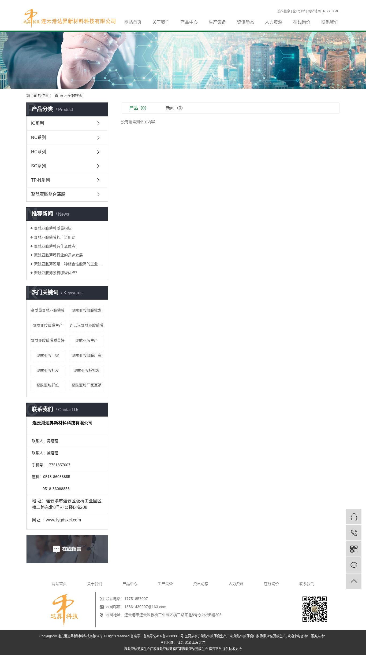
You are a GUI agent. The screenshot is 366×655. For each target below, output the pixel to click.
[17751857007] (353, 532)
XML (335, 11)
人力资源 (273, 22)
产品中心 (189, 22)
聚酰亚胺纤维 (47, 385)
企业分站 (299, 11)
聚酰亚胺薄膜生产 (48, 325)
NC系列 (38, 137)
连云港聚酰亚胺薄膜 (86, 325)
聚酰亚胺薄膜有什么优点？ (56, 246)
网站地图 (314, 11)
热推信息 (283, 11)
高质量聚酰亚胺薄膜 (48, 310)
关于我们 (161, 22)
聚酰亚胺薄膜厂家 (87, 355)
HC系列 (38, 151)
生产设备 (217, 22)
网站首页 (132, 22)
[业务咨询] (353, 516)
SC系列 (38, 166)
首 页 (59, 95)
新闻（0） (175, 108)
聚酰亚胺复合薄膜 (48, 194)
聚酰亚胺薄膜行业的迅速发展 (58, 255)
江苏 (180, 643)
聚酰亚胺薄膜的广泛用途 (54, 237)
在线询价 (301, 22)
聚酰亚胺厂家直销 (87, 385)
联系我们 (329, 22)
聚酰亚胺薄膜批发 (87, 310)
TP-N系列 (40, 180)
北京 (202, 643)
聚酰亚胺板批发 (86, 370)
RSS (326, 11)
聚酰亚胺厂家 (47, 355)
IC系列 (37, 123)
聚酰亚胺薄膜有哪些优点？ (56, 273)
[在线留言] (353, 565)
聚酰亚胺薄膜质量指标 (53, 228)
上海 (195, 643)
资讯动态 (245, 22)
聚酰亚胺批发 (47, 370)
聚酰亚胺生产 (86, 340)
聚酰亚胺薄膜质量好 (48, 340)
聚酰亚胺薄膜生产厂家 (217, 636)
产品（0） (139, 108)
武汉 (188, 643)
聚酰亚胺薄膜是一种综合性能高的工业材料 (69, 264)
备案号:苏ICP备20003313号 (163, 636)
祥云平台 (215, 649)
